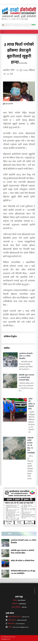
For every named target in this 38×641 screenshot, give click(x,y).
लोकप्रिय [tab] (27, 533)
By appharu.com (5, 639)
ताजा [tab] (9, 533)
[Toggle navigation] (2, 32)
